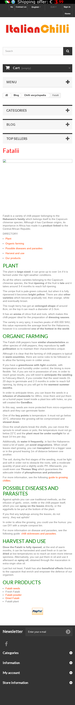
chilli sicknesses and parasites (38, 533)
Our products (13, 258)
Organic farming (14, 243)
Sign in (67, 7)
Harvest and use (14, 253)
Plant (8, 238)
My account (11, 673)
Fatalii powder (13, 594)
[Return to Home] (6, 95)
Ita (12, 7)
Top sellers (16, 139)
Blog (10, 124)
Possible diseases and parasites (23, 248)
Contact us (21, 7)
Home (67, 13)
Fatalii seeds (12, 588)
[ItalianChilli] (37, 29)
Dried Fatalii (12, 598)
